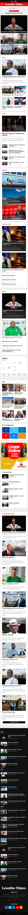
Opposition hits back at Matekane (19, 420)
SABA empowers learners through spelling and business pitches (20, 407)
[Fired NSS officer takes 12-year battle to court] (4, 819)
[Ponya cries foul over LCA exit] (14, 650)
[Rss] (21, 907)
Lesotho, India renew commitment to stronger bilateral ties (7, 394)
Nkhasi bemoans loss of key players (10, 341)
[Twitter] (9, 907)
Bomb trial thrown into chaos (8, 275)
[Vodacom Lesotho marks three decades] (14, 212)
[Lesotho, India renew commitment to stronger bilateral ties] (8, 387)
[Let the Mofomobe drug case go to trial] (20, 101)
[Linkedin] (13, 907)
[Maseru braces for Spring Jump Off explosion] (4, 158)
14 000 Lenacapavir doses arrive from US (7, 52)
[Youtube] (17, 907)
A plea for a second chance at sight (18, 393)
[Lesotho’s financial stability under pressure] (14, 196)
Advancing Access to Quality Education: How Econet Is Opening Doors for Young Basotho (16, 151)
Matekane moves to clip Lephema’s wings (7, 420)
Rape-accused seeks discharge (9, 279)
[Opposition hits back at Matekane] (20, 414)
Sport (4, 516)
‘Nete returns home (18, 95)
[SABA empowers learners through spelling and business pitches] (20, 401)
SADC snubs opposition (7, 42)
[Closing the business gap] (8, 90)
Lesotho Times (6, 136)
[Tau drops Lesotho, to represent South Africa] (14, 301)
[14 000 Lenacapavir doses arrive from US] (5, 497)
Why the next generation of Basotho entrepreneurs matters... (8, 107)
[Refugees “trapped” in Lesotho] (5, 490)
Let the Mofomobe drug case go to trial (16, 801)
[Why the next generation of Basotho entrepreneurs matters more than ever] (8, 101)
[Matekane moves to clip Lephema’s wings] (8, 414)
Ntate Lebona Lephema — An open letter (17, 810)
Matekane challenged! (21, 53)
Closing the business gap (7, 95)
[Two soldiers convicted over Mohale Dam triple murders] (14, 260)
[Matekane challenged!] (5, 504)
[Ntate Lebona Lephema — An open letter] (4, 163)
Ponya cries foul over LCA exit (10, 659)
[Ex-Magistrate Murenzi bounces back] (14, 67)
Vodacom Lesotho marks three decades (13, 218)
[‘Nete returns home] (20, 90)
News (4, 541)
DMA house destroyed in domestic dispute (7, 406)
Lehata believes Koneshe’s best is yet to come (12, 345)
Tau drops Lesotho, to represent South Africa (14, 31)
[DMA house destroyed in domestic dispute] (8, 401)
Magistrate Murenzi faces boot (9, 284)
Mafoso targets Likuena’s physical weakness (12, 337)
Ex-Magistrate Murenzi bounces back (13, 77)
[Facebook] (6, 907)
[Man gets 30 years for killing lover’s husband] (14, 124)
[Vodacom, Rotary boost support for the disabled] (4, 146)
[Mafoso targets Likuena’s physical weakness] (14, 328)
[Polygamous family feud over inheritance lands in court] (14, 234)
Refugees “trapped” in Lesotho (14, 13)
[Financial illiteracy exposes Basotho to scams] (14, 180)
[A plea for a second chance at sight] (20, 387)
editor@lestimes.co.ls (16, 900)
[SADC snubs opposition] (5, 483)
